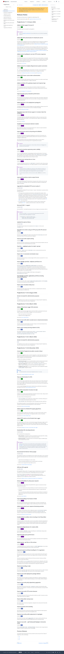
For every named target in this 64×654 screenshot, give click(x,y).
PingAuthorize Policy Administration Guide (9, 23)
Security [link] (32, 652)
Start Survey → (26, 11)
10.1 (19, 639)
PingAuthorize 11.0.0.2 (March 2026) (56, 14)
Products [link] (26, 1)
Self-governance (39, 72)
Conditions (23, 121)
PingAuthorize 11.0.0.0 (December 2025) (55, 19)
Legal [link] (25, 652)
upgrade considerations (27, 33)
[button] (59, 1)
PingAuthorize (6, 4)
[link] (6, 1)
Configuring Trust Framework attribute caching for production (26, 51)
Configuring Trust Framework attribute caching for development (37, 50)
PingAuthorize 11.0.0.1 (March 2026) (56, 17)
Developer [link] (39, 1)
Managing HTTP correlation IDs (26, 91)
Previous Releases (54, 21)
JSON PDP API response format (26, 514)
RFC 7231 (23, 202)
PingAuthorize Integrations (7, 18)
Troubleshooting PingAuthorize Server (8, 26)
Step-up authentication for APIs (31, 387)
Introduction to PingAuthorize (8, 12)
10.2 (19, 638)
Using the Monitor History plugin (27, 464)
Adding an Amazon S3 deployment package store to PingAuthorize (32, 478)
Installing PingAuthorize (7, 15)
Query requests (24, 496)
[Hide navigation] (13, 4)
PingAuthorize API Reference (8, 27)
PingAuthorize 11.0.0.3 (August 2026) (56, 12)
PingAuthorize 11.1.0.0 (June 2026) (56, 9)
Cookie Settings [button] (37, 652)
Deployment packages (25, 109)
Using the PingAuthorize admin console (28, 374)
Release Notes (53, 7)
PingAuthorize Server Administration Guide (9, 21)
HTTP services (24, 63)
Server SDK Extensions (25, 317)
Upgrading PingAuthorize (7, 17)
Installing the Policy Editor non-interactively (28, 72)
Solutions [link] (44, 1)
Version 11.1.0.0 (8, 6)
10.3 (19, 636)
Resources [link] (50, 1)
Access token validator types (26, 415)
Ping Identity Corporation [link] (12, 652)
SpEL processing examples (26, 406)
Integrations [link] (32, 1)
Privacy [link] (29, 652)
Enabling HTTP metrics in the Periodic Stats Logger (29, 427)
